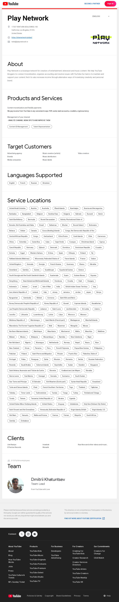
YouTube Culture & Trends (16, 576)
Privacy (77, 596)
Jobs (10, 566)
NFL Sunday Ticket (16, 582)
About (10, 551)
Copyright (49, 596)
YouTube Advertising (56, 556)
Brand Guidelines (63, 596)
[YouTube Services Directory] (10, 3)
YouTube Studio (37, 577)
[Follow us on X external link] (22, 534)
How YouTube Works (14, 561)
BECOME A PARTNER (92, 4)
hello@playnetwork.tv (20, 42)
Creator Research (80, 558)
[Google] (14, 596)
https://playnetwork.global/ (22, 37)
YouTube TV (35, 581)
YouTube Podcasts (38, 564)
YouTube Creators (80, 573)
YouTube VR (78, 582)
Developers (56, 551)
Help (109, 596)
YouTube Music (36, 555)
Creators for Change (99, 552)
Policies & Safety (34, 596)
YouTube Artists (79, 569)
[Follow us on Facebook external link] (35, 534)
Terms (86, 596)
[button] (101, 16)
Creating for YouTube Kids (78, 552)
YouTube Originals (38, 560)
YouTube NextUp (80, 578)
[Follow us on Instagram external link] (28, 534)
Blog (10, 555)
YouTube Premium (38, 568)
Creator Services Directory (80, 563)
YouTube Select (36, 572)
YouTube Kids (36, 551)
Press (10, 571)
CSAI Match (99, 558)
